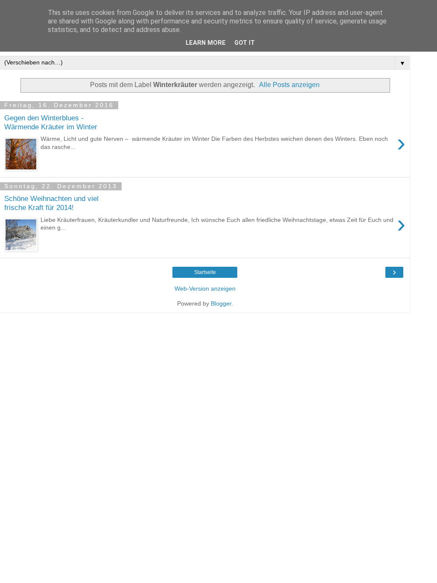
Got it (244, 43)
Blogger (221, 303)
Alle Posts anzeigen (289, 84)
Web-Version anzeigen (205, 288)
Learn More (206, 43)
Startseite (205, 272)
